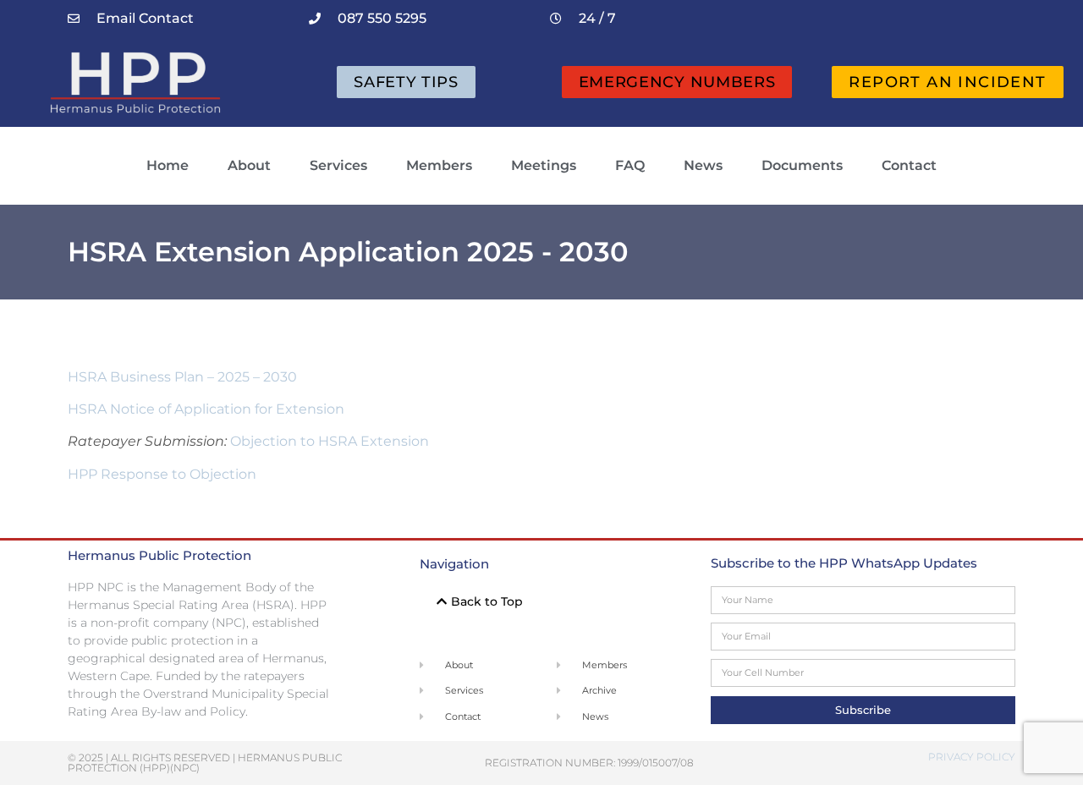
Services (338, 165)
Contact (909, 165)
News (703, 165)
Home (167, 165)
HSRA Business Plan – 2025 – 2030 (182, 377)
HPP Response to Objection (162, 474)
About (249, 165)
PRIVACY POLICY (971, 756)
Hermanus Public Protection (159, 555)
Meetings (543, 165)
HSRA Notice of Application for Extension (206, 409)
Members (439, 165)
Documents (802, 165)
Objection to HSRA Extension (329, 441)
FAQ (630, 165)
